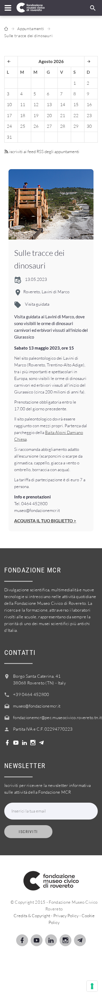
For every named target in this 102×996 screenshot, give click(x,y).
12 (36, 104)
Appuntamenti (30, 28)
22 (75, 115)
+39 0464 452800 (31, 694)
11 (22, 104)
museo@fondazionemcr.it (37, 706)
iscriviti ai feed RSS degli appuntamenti (43, 151)
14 (62, 104)
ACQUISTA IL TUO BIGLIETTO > (45, 520)
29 (75, 126)
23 (89, 115)
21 (62, 115)
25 (22, 126)
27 (49, 126)
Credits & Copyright (32, 915)
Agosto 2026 (51, 61)
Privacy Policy (65, 915)
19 (36, 115)
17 (9, 115)
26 (36, 126)
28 (62, 126)
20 (49, 115)
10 (9, 104)
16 (89, 104)
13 (49, 104)
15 (75, 104)
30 (89, 126)
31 (9, 137)
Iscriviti (28, 831)
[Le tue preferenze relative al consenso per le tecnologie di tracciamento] (92, 986)
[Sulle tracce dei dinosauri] (51, 204)
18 (22, 115)
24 (9, 126)
